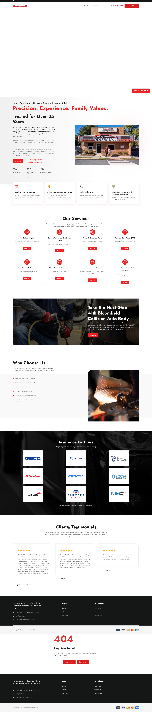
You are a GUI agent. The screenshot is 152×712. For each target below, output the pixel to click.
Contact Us (97, 612)
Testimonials (98, 6)
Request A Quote (132, 6)
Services (89, 6)
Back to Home (69, 662)
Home (76, 6)
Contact (106, 6)
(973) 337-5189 (20, 616)
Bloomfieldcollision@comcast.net (25, 620)
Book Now (27, 248)
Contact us (18, 161)
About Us (82, 6)
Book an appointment (141, 91)
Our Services (83, 662)
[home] (20, 5)
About (64, 612)
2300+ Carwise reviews (36, 162)
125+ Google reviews (35, 160)
